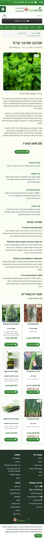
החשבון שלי (19, 11)
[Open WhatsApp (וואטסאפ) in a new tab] (29, 2)
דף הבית (34, 33)
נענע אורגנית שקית (11, 324)
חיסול (39, 27)
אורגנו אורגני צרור (34, 36)
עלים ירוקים (22, 33)
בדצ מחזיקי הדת (14, 357)
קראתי (38, 535)
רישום (18, 478)
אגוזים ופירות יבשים (35, 469)
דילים (33, 27)
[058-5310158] (26, 2)
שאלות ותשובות (15, 475)
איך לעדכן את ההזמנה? (12, 465)
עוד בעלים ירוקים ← (34, 298)
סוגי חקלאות (16, 504)
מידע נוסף (16, 514)
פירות (13, 27)
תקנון (18, 500)
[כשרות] (32, 2)
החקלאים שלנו (14, 47)
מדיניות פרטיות (15, 493)
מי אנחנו (17, 486)
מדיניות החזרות (15, 490)
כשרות (18, 510)
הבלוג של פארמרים (35, 504)
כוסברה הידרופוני (11, 371)
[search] (4, 15)
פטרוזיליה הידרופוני (11, 419)
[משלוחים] (35, 2)
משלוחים (17, 497)
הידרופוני (16, 353)
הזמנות (17, 462)
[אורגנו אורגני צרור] (22, 71)
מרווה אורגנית (33, 324)
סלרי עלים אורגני (33, 371)
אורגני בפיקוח (23, 27)
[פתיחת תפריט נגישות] (3, 9)
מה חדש (39, 507)
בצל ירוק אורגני (33, 419)
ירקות (7, 27)
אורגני (36, 55)
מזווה (40, 472)
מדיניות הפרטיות (10, 532)
